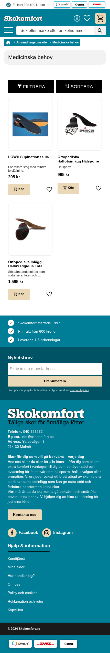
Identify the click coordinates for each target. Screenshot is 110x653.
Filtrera (34, 86)
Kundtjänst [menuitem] (16, 558)
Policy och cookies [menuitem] (22, 593)
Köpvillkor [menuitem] (15, 610)
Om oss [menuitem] (14, 584)
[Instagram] (46, 532)
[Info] (19, 189)
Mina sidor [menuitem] (16, 567)
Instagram (63, 532)
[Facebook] (12, 532)
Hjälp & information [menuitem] (29, 545)
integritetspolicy (79, 390)
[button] (8, 30)
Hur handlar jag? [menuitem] (21, 576)
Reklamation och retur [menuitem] (25, 601)
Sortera (82, 86)
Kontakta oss (24, 514)
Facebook (28, 532)
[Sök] (100, 31)
